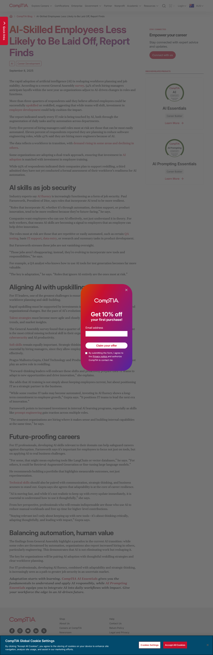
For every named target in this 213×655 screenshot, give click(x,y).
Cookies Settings (150, 644)
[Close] (207, 645)
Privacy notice (100, 356)
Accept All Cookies (175, 644)
